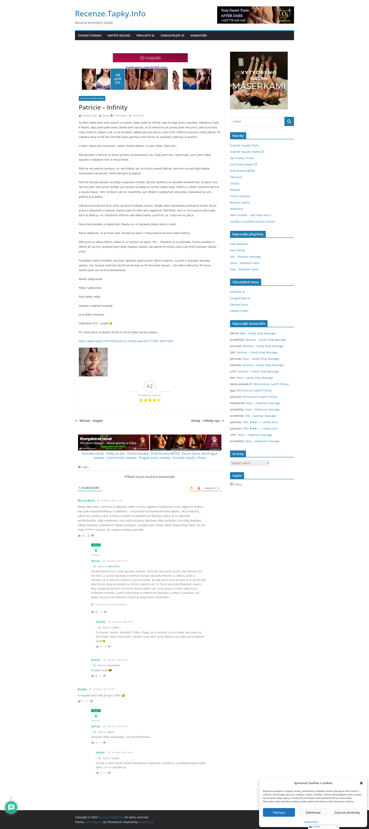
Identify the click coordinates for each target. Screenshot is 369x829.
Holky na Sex (115, 453)
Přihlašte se (145, 35)
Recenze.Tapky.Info (110, 13)
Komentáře (198, 35)
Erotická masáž (93, 453)
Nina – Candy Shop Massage (261, 359)
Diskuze (235, 190)
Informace (236, 209)
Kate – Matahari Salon (244, 269)
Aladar (82, 689)
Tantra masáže (138, 453)
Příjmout (279, 812)
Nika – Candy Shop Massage (257, 333)
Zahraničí (236, 177)
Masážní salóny (240, 202)
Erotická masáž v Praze (189, 458)
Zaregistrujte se (172, 35)
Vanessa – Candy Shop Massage (265, 339)
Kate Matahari (239, 244)
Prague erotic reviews (154, 458)
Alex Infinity (237, 250)
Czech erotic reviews (121, 458)
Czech (316, 826)
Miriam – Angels (91, 421)
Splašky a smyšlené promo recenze (252, 221)
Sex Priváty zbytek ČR (243, 164)
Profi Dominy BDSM (165, 453)
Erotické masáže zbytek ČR (247, 152)
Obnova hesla (239, 304)
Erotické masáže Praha (92, 98)
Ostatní (234, 183)
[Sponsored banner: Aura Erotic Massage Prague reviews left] (113, 449)
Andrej (100, 622)
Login (85, 467)
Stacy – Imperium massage (263, 403)
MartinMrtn (113, 566)
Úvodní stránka (89, 35)
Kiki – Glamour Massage (245, 256)
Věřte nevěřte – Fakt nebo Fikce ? (251, 215)
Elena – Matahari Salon (245, 263)
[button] (361, 783)
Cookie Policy (311, 821)
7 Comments (120, 115)
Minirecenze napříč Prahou (271, 384)
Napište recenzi (119, 35)
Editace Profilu (239, 311)
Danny (105, 115)
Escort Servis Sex (194, 453)
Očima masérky (240, 196)
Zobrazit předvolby (347, 812)
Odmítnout (313, 812)
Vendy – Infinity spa (205, 421)
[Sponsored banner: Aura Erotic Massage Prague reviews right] (185, 449)
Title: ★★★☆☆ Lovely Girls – (261, 422)
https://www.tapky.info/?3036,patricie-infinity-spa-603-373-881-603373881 (126, 341)
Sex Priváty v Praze (242, 158)
